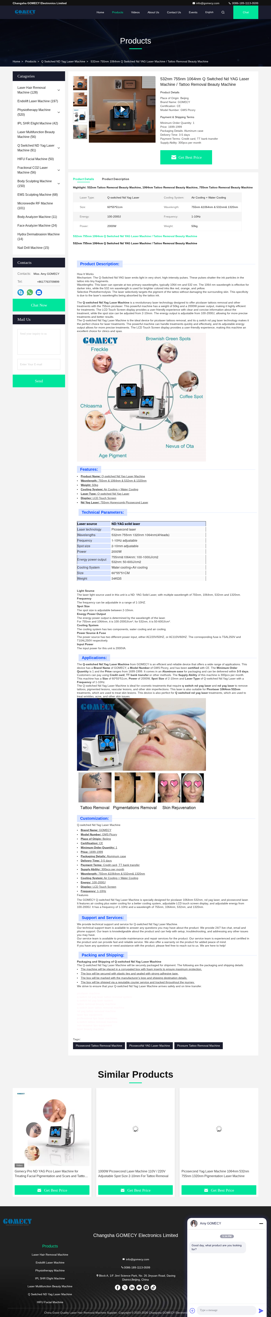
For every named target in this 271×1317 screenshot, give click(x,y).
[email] (38, 292)
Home (100, 12)
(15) (33, 247)
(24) (37, 225)
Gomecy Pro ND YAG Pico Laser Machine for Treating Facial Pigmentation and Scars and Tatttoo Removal (50, 1174)
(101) (35, 206)
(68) (37, 194)
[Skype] (20, 292)
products (30, 61)
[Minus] (261, 1223)
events (193, 12)
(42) (37, 123)
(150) (34, 183)
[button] (80, 137)
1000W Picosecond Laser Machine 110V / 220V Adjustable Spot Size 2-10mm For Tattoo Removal (133, 1174)
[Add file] (192, 1310)
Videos (135, 12)
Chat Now (39, 305)
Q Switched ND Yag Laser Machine (63, 61)
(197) (37, 101)
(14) (38, 237)
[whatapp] (30, 292)
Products (117, 12)
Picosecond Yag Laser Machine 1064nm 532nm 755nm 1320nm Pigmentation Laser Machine (215, 1174)
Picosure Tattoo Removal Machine (198, 1045)
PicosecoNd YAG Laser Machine (149, 1045)
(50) (35, 159)
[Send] (261, 1310)
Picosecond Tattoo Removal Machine (99, 1045)
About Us (153, 12)
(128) (31, 90)
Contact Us (174, 12)
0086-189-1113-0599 (244, 3)
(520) (34, 112)
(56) (36, 134)
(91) (35, 148)
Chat (246, 12)
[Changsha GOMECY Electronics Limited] (25, 12)
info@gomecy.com (208, 3)
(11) (37, 217)
